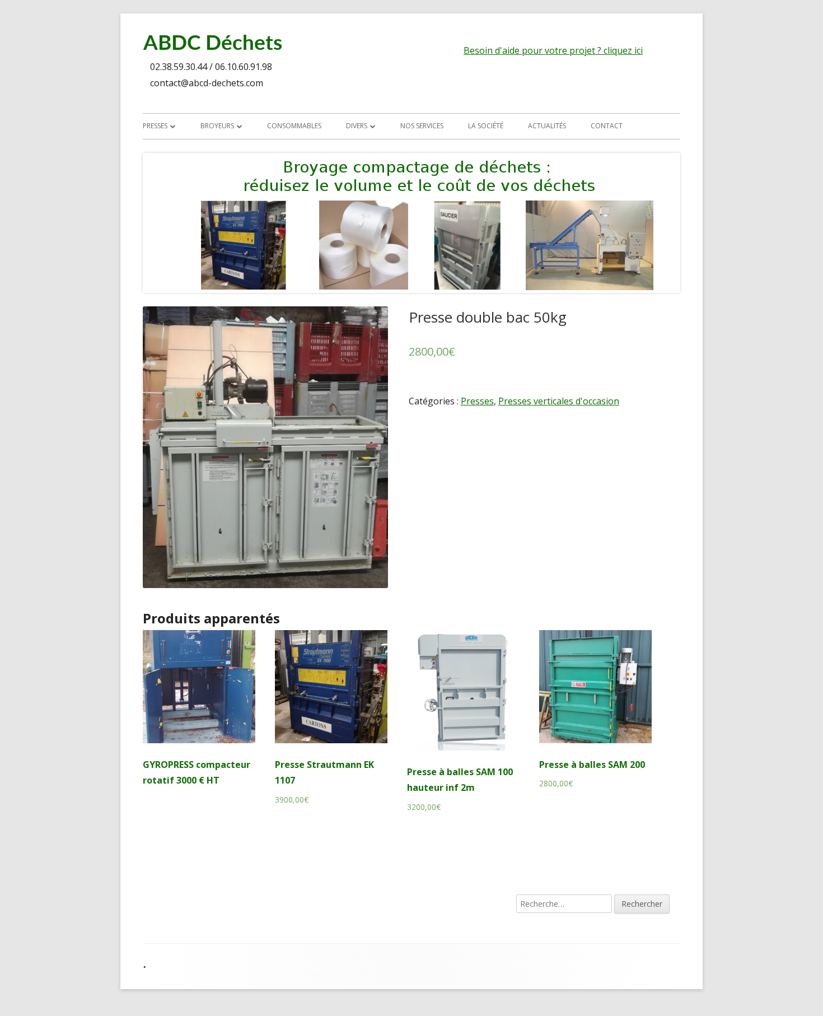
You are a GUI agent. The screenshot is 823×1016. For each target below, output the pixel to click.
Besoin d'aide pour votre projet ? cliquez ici (553, 50)
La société (485, 126)
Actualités (547, 126)
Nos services (421, 126)
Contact (607, 126)
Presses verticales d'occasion (558, 401)
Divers (356, 126)
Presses (155, 126)
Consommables (294, 126)
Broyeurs (217, 126)
